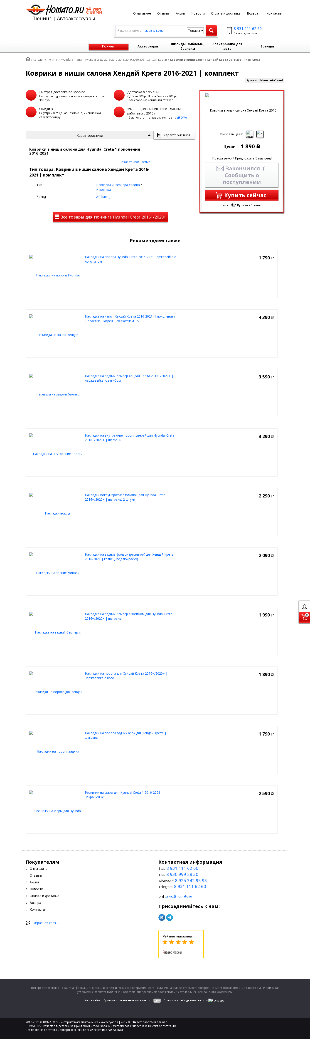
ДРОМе (182, 117)
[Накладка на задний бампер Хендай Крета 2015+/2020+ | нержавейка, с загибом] (56, 394)
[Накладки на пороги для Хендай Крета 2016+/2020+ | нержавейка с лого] (56, 691)
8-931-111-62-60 (248, 28)
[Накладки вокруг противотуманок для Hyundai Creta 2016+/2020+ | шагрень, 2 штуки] (56, 513)
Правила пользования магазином (126, 1000)
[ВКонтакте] (161, 917)
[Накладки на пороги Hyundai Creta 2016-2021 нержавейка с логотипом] (56, 275)
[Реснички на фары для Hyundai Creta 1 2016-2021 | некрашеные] (56, 810)
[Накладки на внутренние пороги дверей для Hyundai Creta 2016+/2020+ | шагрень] (56, 453)
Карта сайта (93, 1000)
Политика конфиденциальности (186, 1000)
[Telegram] (169, 917)
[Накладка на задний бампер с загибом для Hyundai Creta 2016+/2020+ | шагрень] (56, 632)
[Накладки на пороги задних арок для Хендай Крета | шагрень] (56, 751)
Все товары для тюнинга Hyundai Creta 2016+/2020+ (112, 217)
